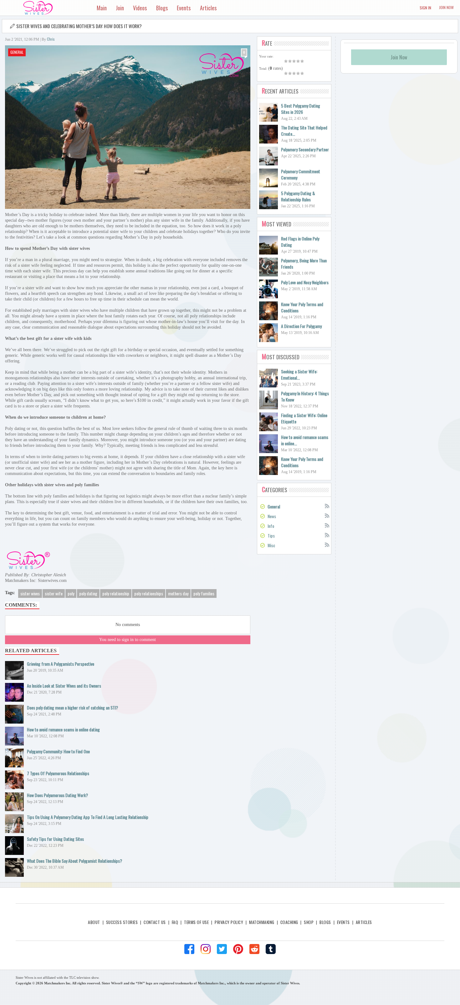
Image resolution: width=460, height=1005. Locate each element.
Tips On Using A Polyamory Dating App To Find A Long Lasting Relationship (87, 817)
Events (343, 922)
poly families (203, 593)
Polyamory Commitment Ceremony (300, 174)
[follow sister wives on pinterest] (238, 949)
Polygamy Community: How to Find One (58, 751)
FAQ (175, 922)
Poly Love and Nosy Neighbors (305, 282)
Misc (271, 545)
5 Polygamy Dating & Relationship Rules (298, 196)
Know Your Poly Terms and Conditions (302, 307)
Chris (51, 39)
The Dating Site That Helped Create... (304, 130)
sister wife (54, 593)
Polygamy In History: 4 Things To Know (305, 396)
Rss (326, 505)
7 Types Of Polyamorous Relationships (58, 773)
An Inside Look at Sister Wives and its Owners (64, 685)
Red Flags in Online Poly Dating (300, 241)
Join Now (446, 7)
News (272, 516)
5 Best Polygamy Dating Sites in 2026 (300, 108)
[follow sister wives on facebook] (189, 949)
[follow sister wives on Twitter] (222, 949)
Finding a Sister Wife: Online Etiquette (304, 418)
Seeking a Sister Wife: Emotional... (299, 374)
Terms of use (196, 922)
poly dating (88, 593)
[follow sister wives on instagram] (206, 949)
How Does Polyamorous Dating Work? (57, 795)
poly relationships (148, 593)
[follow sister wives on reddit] (254, 949)
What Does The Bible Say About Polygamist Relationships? (74, 860)
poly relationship (115, 593)
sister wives (30, 593)
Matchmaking (261, 922)
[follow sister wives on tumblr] (271, 949)
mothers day (178, 593)
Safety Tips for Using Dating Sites (55, 839)
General (16, 52)
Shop (309, 922)
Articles (364, 922)
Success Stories (122, 922)
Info (271, 526)
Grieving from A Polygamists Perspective (60, 663)
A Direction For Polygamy (301, 326)
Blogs (325, 922)
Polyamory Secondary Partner (305, 149)
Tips (271, 535)
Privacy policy (229, 922)
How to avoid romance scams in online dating (63, 729)
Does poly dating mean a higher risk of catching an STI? (72, 707)
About (94, 922)
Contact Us (155, 922)
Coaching (289, 922)
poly (71, 593)
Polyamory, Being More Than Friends (304, 263)
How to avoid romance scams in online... (304, 440)
